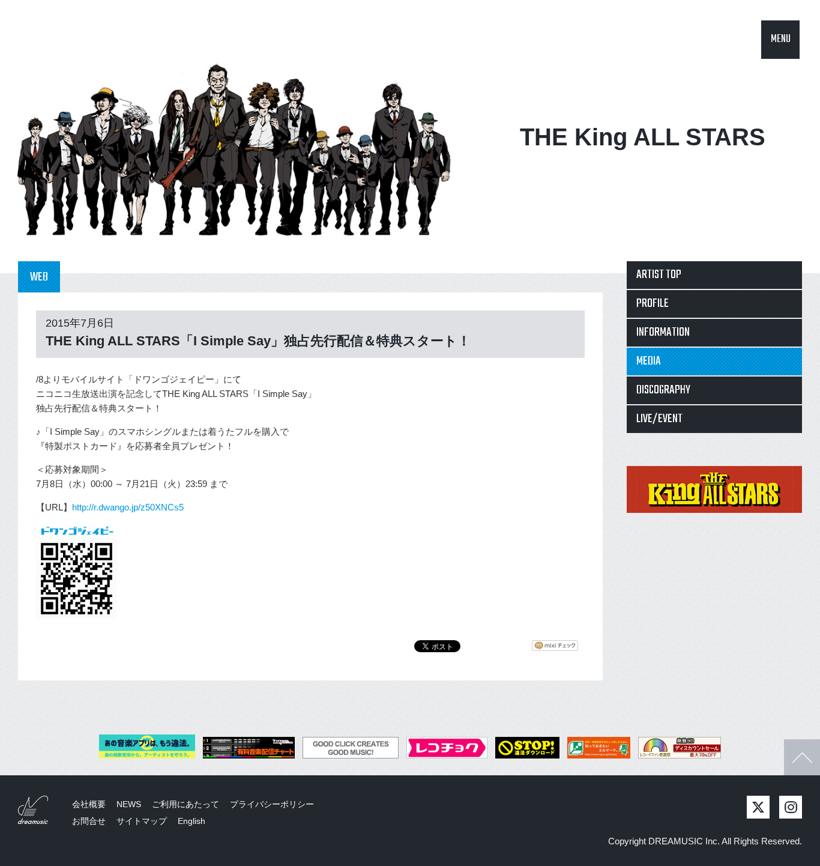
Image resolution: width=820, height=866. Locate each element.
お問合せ (89, 821)
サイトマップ (141, 821)
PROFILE (652, 303)
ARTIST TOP (658, 274)
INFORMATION (663, 332)
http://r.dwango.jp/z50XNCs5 (128, 507)
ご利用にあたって (185, 804)
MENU (781, 39)
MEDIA (648, 361)
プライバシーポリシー (272, 804)
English (191, 821)
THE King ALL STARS (642, 137)
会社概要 (89, 804)
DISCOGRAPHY (663, 390)
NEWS (128, 804)
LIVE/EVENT (659, 419)
